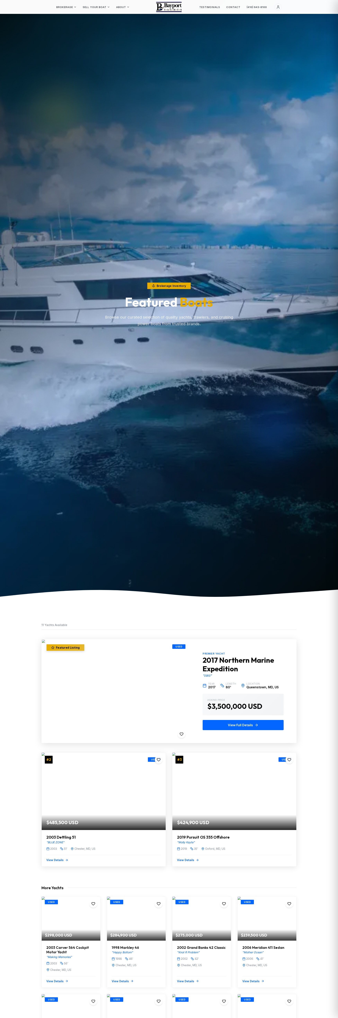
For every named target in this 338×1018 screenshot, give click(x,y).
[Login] (278, 7)
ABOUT (121, 7)
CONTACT (233, 7)
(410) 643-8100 (257, 7)
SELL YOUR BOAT (94, 7)
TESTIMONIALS (209, 7)
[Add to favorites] (181, 734)
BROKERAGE (64, 7)
